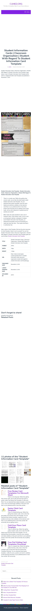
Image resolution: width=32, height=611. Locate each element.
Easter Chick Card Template (15, 509)
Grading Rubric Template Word (10, 590)
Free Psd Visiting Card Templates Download (17, 543)
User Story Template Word (9, 595)
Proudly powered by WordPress (11, 607)
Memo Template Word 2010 (9, 592)
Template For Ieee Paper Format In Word (13, 600)
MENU (28, 12)
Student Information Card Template (16, 236)
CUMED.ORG (16, 4)
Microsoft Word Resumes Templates (12, 597)
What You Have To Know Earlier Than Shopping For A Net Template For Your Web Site (15, 586)
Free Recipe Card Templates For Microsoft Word (18, 493)
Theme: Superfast (24, 607)
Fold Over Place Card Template (17, 526)
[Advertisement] (16, 31)
